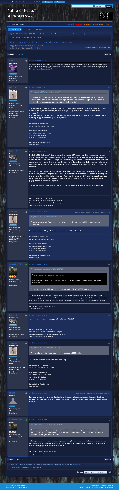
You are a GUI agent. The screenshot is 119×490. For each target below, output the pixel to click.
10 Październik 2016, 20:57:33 (38, 212)
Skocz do (80, 472)
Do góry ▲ (110, 485)
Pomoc (93, 485)
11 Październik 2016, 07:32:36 (38, 343)
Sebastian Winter (16, 264)
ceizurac (13, 87)
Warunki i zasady (101, 485)
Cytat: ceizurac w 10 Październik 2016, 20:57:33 (47, 269)
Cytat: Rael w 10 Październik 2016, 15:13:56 (46, 92)
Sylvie (82, 34)
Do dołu (11, 54)
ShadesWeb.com (22, 487)
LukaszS (13, 151)
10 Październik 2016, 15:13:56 (38, 60)
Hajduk (12, 393)
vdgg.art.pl (79, 24)
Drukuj (108, 54)
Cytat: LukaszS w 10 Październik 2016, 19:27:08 (47, 217)
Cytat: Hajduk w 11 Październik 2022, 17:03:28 (47, 424)
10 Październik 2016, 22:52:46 (38, 315)
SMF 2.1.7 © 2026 (11, 485)
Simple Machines (21, 485)
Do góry (11, 459)
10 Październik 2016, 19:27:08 (38, 151)
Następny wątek (104, 47)
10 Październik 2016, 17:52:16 (38, 87)
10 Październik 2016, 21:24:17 (38, 264)
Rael (11, 60)
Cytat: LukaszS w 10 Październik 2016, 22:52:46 (47, 348)
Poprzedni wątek (91, 47)
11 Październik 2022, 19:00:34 (38, 420)
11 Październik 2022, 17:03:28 (38, 393)
